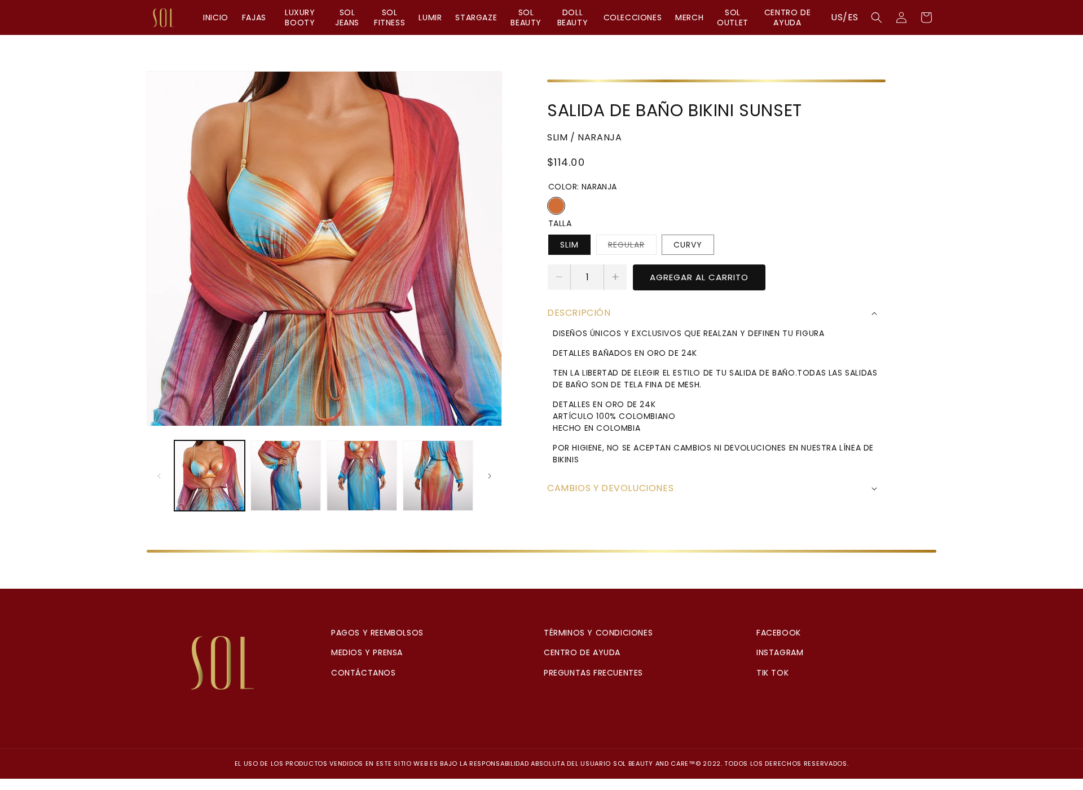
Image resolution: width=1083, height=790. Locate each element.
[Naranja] (556, 206)
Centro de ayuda (582, 652)
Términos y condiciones (598, 632)
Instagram (779, 652)
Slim (569, 244)
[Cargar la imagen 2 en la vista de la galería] (285, 475)
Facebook (778, 632)
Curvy (687, 244)
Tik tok (772, 672)
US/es (845, 17)
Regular (632, 247)
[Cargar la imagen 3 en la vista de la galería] (362, 475)
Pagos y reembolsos (377, 632)
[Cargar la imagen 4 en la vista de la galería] (438, 475)
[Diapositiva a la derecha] (489, 476)
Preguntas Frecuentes (593, 672)
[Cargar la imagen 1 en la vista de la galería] (209, 475)
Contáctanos (363, 672)
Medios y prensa (367, 652)
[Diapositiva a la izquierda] (159, 476)
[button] (876, 17)
